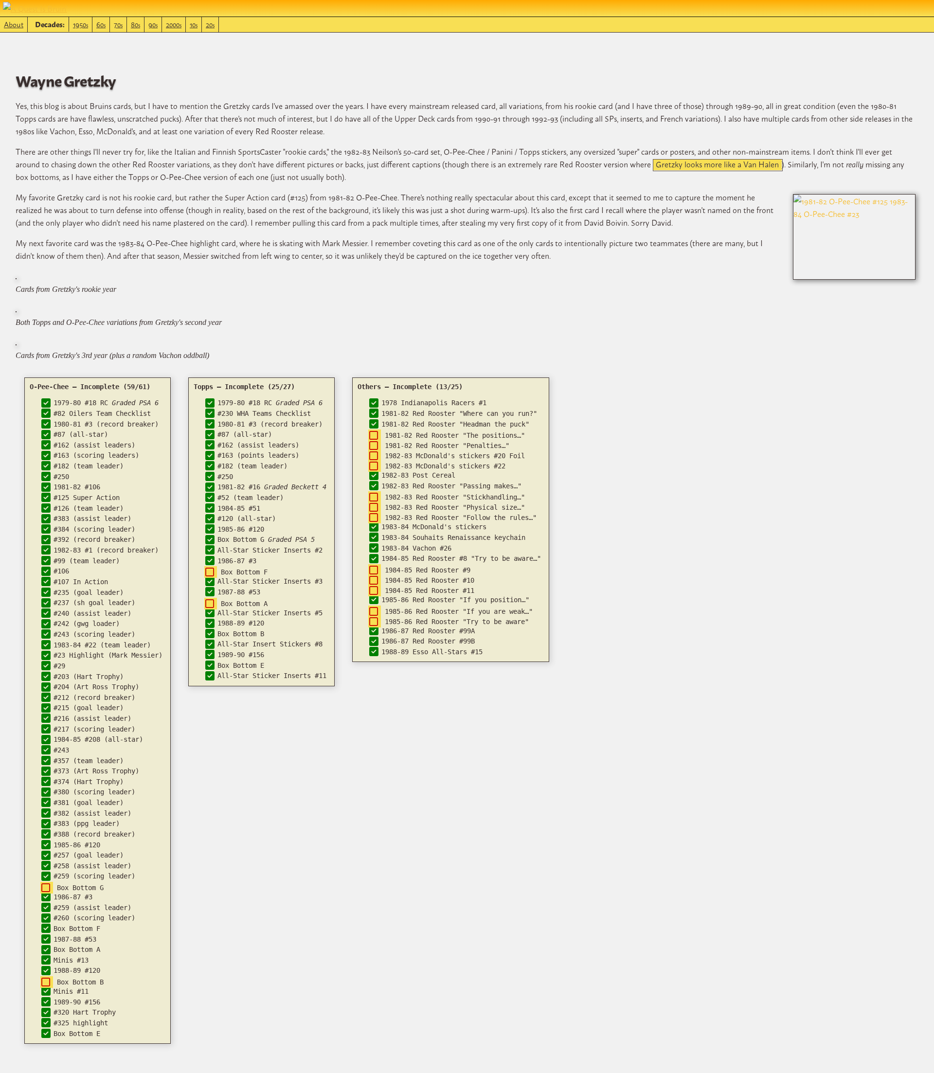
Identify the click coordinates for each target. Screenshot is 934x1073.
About (13, 24)
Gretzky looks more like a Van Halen (717, 164)
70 (118, 24)
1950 (80, 24)
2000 (173, 24)
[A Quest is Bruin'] (35, 8)
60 (101, 24)
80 (135, 24)
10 (194, 24)
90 (153, 24)
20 (210, 24)
